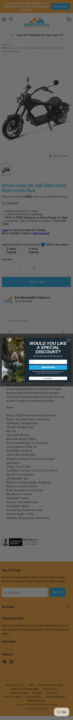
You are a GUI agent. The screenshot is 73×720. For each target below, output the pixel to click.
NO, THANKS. (48, 378)
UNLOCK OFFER (48, 367)
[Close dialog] (69, 340)
